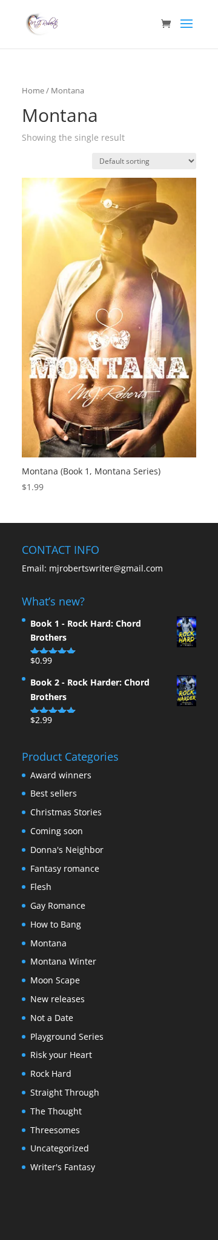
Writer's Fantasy (62, 1167)
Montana (48, 943)
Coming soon (56, 831)
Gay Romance (57, 905)
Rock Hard (50, 1073)
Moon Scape (55, 980)
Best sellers (53, 793)
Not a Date (51, 1017)
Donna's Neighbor (67, 849)
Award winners (60, 775)
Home (33, 90)
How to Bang (55, 924)
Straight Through (64, 1092)
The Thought (56, 1111)
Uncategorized (59, 1148)
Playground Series (67, 1036)
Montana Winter (63, 961)
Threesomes (55, 1130)
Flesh (40, 886)
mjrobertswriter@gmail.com (105, 568)
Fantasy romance (64, 868)
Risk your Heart (61, 1054)
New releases (57, 999)
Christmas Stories (66, 812)
